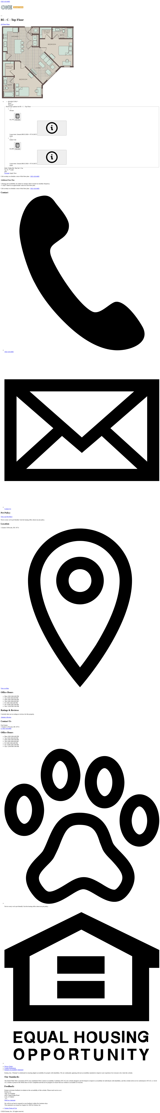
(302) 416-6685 (5, 1)
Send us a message (9, 1100)
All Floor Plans (5, 24)
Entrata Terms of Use (10, 1108)
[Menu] (1, 15)
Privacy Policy (8, 1066)
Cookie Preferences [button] (10, 1068)
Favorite (6, 173)
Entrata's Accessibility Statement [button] (13, 1070)
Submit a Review (6, 717)
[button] (81, 903)
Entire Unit (13, 140)
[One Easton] (12, 12)
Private (12, 110)
